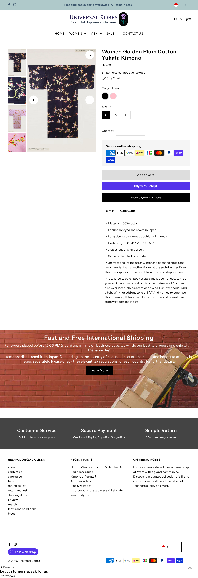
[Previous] (33, 100)
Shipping (108, 72)
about (12, 467)
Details (109, 211)
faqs (11, 481)
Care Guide (128, 211)
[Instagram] (14, 5)
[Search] (175, 19)
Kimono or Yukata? (83, 476)
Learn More (99, 370)
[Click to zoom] (89, 54)
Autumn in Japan (82, 481)
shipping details (18, 495)
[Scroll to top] (189, 568)
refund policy (17, 486)
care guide (15, 476)
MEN (94, 33)
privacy (13, 499)
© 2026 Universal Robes (24, 561)
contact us (15, 472)
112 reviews (7, 576)
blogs (11, 513)
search (12, 504)
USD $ (184, 5)
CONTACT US (133, 33)
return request (17, 490)
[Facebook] (8, 5)
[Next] (89, 100)
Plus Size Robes (81, 486)
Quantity (108, 131)
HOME (60, 33)
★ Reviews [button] (7, 567)
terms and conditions (22, 509)
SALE (110, 33)
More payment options (146, 197)
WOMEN (75, 33)
